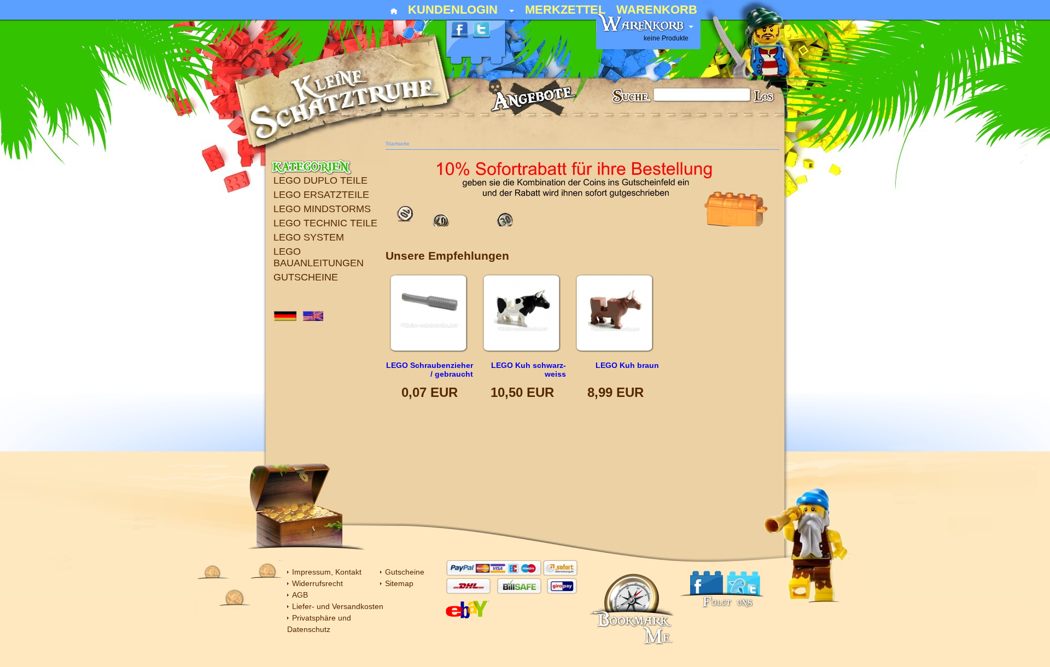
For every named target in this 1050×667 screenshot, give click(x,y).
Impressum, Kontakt (326, 571)
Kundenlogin (461, 10)
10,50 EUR (522, 392)
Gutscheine (305, 277)
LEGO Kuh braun (627, 365)
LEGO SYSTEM (308, 237)
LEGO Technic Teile (325, 223)
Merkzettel (565, 10)
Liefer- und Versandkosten (337, 606)
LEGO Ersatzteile (321, 194)
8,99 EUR (615, 392)
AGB (300, 594)
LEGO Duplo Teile (320, 180)
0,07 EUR (429, 392)
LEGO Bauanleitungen (318, 257)
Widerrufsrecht (317, 583)
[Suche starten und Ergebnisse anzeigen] (764, 98)
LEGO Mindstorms (322, 208)
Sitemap (399, 583)
